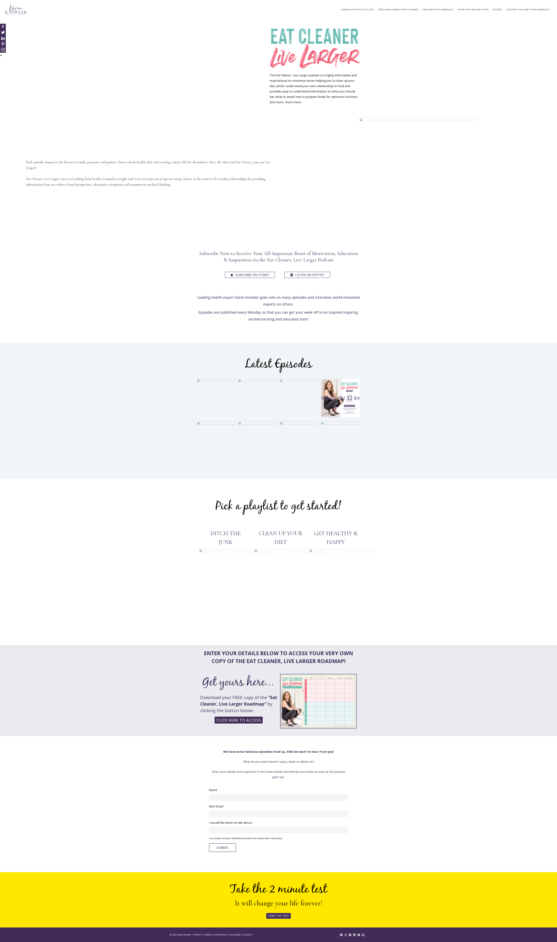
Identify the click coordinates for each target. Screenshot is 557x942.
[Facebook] (3, 26)
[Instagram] (3, 50)
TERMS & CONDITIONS (215, 934)
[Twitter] (3, 32)
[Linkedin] (3, 38)
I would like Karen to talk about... (231, 823)
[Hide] (1, 55)
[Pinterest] (3, 44)
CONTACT (248, 934)
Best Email (216, 806)
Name (213, 790)
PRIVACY (197, 934)
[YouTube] (363, 935)
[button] (250, 275)
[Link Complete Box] (216, 399)
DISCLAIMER (235, 934)
